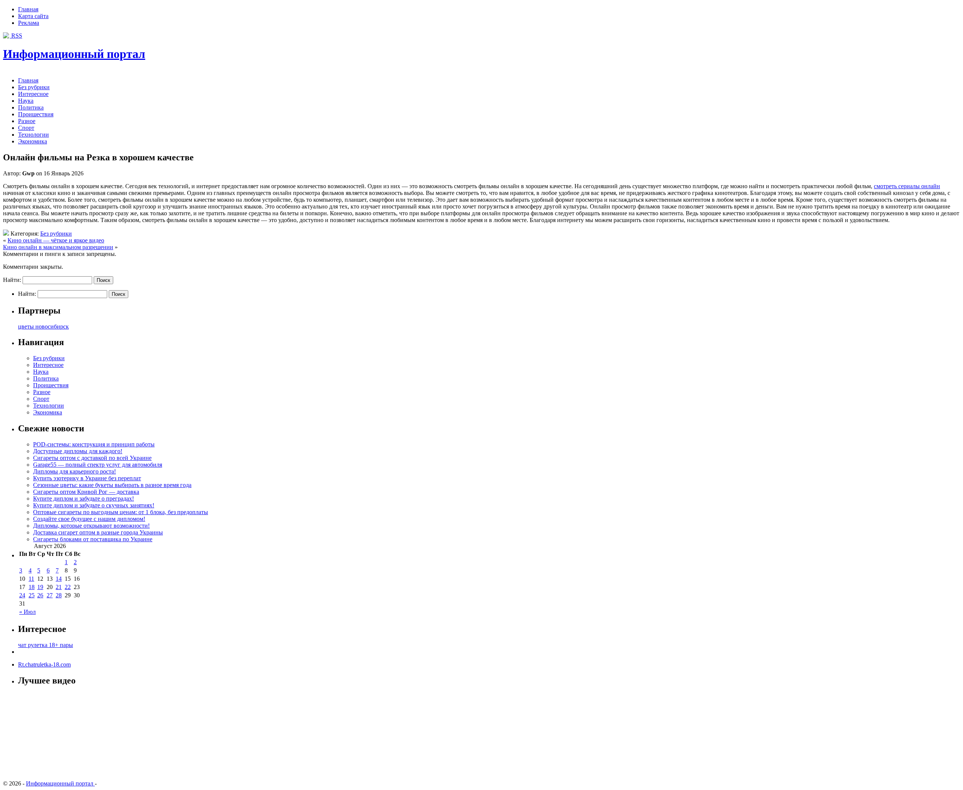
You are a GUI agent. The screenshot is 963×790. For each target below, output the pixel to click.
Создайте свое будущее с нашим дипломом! (89, 519)
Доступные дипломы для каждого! (77, 451)
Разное (26, 121)
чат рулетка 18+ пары (45, 645)
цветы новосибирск (43, 326)
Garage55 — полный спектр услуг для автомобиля (97, 464)
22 (68, 587)
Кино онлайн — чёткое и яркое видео (56, 240)
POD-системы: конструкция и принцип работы (94, 444)
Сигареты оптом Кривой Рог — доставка (86, 492)
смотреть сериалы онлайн (907, 186)
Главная (28, 9)
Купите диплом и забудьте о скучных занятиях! (93, 505)
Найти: (12, 280)
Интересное (33, 94)
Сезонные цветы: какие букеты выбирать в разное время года (112, 485)
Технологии (33, 134)
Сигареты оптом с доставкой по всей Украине (92, 458)
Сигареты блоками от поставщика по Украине (92, 539)
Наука (25, 100)
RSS (16, 35)
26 (40, 595)
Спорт (26, 128)
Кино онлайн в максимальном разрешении (58, 247)
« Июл (27, 612)
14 (59, 578)
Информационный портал (74, 54)
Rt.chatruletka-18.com (44, 664)
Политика (31, 107)
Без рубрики (34, 87)
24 (22, 595)
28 (59, 595)
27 (50, 595)
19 (40, 587)
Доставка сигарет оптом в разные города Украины (98, 532)
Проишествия (35, 114)
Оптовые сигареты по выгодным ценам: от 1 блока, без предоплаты (120, 512)
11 (31, 578)
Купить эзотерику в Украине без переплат (87, 478)
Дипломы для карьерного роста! (74, 471)
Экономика (32, 141)
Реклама (28, 23)
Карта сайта (33, 16)
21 (59, 587)
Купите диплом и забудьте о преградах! (83, 498)
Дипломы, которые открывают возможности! (91, 525)
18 (32, 587)
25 (32, 595)
